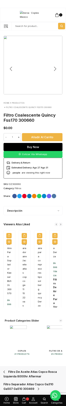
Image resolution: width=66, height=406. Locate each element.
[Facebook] (48, 4)
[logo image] (31, 14)
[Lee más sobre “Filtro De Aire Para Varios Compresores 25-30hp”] (55, 235)
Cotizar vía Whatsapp (34, 154)
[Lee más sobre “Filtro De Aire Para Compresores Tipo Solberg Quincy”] (39, 235)
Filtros (18, 188)
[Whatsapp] (61, 4)
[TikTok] (55, 4)
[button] (33, 154)
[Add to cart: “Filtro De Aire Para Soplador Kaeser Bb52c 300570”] (9, 235)
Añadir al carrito (42, 137)
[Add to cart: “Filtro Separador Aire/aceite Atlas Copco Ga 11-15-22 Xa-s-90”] (24, 235)
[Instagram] (51, 4)
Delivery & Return (21, 162)
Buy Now (33, 147)
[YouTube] (58, 4)
